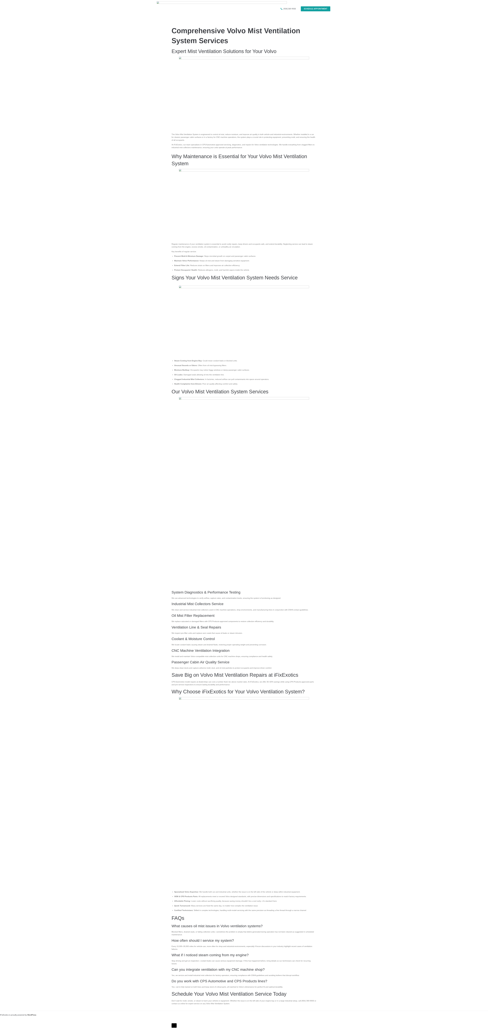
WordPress (31, 1015)
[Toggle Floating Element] (174, 1025)
